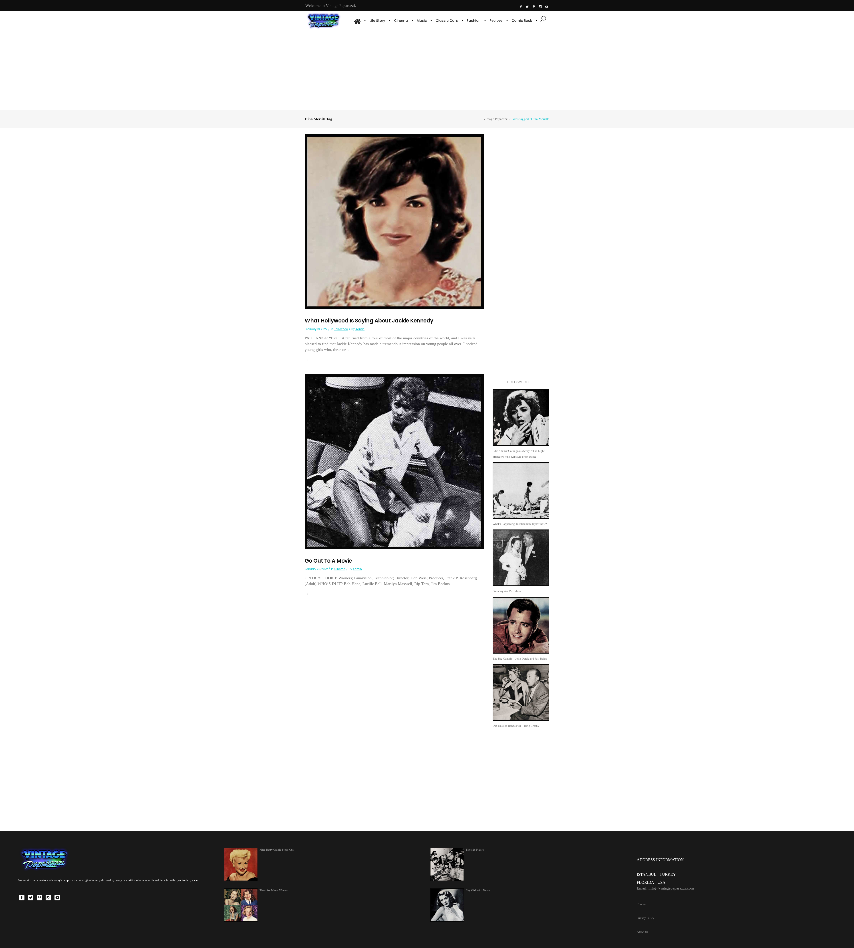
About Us (642, 931)
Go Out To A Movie (328, 560)
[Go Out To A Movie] (394, 461)
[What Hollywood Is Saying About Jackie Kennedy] (394, 221)
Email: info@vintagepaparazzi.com (665, 888)
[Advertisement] (427, 69)
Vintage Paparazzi (495, 119)
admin (360, 329)
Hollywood (341, 329)
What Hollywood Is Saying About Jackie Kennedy (369, 320)
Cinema (339, 569)
